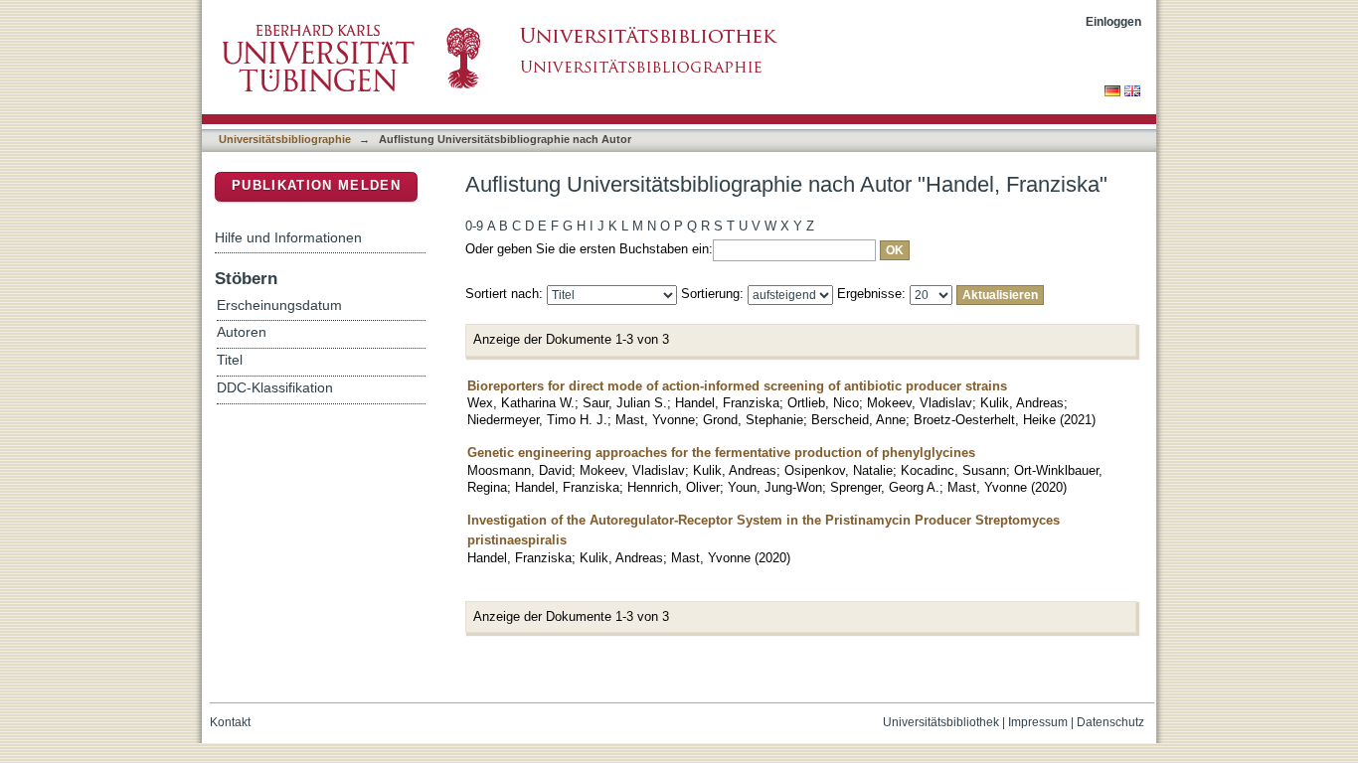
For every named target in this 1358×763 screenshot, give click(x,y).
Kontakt (230, 722)
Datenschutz (1110, 722)
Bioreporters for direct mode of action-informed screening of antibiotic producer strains (737, 386)
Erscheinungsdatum (279, 305)
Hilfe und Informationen (288, 237)
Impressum (1038, 722)
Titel (230, 360)
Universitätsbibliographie (285, 139)
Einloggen (1113, 21)
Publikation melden (316, 185)
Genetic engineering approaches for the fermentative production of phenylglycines (721, 452)
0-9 (474, 226)
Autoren (241, 332)
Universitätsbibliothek (941, 722)
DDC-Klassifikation (275, 388)
